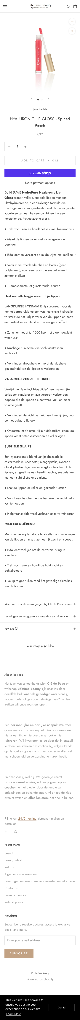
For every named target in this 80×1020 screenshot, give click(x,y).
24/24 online (27, 818)
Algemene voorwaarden (20, 874)
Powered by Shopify (40, 979)
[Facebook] (6, 831)
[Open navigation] (5, 6)
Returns (9, 867)
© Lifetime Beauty (40, 973)
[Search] (68, 6)
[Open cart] (75, 6)
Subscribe (19, 953)
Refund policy (13, 902)
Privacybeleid (13, 860)
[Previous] (31, 99)
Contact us (11, 888)
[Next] (48, 99)
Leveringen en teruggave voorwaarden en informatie (36, 616)
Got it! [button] (62, 1007)
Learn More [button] (13, 1014)
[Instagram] (15, 831)
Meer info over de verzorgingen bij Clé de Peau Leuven (38, 604)
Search (9, 853)
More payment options (40, 182)
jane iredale (40, 109)
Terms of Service (15, 895)
